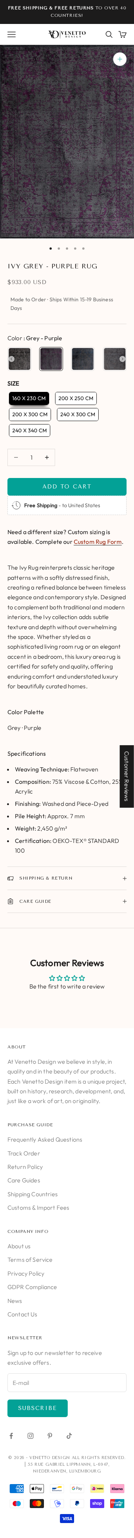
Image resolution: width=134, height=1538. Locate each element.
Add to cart (67, 486)
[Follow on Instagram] (30, 1436)
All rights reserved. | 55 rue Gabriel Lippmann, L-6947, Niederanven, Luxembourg (75, 1464)
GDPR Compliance (32, 1287)
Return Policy (25, 1166)
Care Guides (23, 1180)
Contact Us (22, 1314)
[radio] (19, 359)
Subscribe (37, 1408)
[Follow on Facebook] (11, 1436)
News (14, 1300)
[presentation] (12, 359)
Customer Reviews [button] (127, 776)
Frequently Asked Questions (44, 1139)
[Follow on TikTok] (69, 1436)
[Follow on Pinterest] (50, 1436)
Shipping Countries (32, 1194)
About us (19, 1246)
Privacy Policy (25, 1273)
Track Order (23, 1153)
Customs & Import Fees (38, 1207)
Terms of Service (30, 1259)
